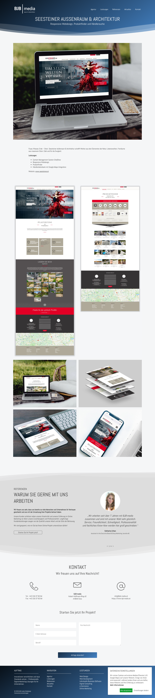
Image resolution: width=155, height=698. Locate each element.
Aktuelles (127, 9)
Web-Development (86, 679)
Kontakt (138, 9)
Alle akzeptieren (126, 690)
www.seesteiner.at (42, 171)
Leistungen (104, 9)
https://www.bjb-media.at (121, 598)
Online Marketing (86, 688)
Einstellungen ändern (141, 690)
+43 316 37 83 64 (35, 596)
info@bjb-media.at (121, 596)
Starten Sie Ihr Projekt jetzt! (28, 532)
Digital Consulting (86, 683)
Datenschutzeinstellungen (21, 693)
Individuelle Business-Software (90, 681)
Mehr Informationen (117, 685)
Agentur (93, 9)
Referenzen (116, 9)
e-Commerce (84, 686)
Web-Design (84, 676)
